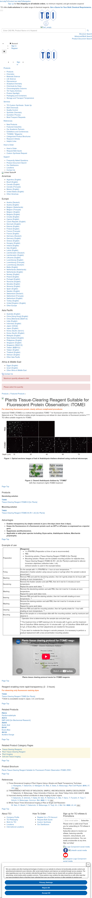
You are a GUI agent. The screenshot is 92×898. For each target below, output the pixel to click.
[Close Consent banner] (88, 865)
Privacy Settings (46, 882)
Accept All (46, 893)
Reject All (46, 888)
